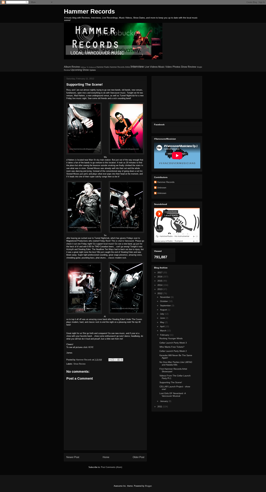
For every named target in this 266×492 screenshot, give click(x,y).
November (165, 297)
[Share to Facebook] (118, 359)
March (163, 330)
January (164, 401)
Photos (176, 66)
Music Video (165, 66)
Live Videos (151, 66)
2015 (160, 281)
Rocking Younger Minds (171, 338)
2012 (160, 293)
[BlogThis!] (112, 359)
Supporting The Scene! (170, 382)
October (164, 301)
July (162, 314)
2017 (160, 272)
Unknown (161, 187)
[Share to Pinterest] (121, 359)
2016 (160, 276)
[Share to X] (115, 359)
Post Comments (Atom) (111, 467)
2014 (160, 285)
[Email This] (109, 359)
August (163, 309)
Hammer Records (89, 11)
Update (92, 70)
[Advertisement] (173, 96)
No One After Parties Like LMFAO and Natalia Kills (175, 363)
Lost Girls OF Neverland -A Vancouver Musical (172, 394)
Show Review (188, 66)
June (162, 318)
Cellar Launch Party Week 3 (173, 342)
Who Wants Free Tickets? (171, 347)
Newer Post (72, 457)
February (165, 335)
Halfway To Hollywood (88, 67)
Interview (137, 66)
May (162, 322)
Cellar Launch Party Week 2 (173, 351)
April (162, 326)
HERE (91, 347)
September (165, 305)
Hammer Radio (103, 67)
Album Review (72, 66)
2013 (160, 289)
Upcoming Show (80, 70)
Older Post (138, 457)
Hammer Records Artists (120, 67)
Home (106, 457)
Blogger (148, 486)
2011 (160, 406)
